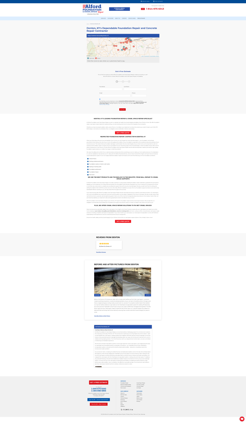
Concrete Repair (140, 386)
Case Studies (139, 399)
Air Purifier (139, 387)
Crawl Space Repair (141, 382)
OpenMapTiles (147, 56)
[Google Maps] (125, 409)
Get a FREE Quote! (123, 132)
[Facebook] (123, 409)
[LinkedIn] (132, 409)
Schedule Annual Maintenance (119, 9)
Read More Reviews (101, 252)
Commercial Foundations (126, 386)
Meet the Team (124, 394)
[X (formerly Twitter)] (128, 409)
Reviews (138, 401)
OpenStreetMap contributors (154, 56)
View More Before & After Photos (102, 316)
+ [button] (157, 52)
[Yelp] (121, 409)
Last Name (126, 86)
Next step (122, 109)
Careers (124, 18)
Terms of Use (102, 104)
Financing (123, 399)
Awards (122, 404)
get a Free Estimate (98, 382)
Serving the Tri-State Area (158, 5)
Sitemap (143, 414)
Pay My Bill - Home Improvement (98, 399)
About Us (117, 18)
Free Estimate (159, 1)
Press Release (124, 401)
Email (100, 93)
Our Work (110, 18)
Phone (133, 93)
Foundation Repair (124, 382)
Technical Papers (124, 398)
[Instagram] (130, 409)
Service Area (145, 1)
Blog (121, 403)
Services (103, 18)
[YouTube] (127, 409)
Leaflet (142, 56)
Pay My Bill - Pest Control (98, 404)
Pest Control (123, 387)
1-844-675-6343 (153, 8)
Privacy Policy (129, 414)
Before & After (139, 398)
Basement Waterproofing (126, 384)
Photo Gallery (139, 394)
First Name (102, 86)
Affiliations (123, 406)
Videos (138, 396)
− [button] (157, 54)
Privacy (107, 104)
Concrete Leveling (140, 384)
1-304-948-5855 (98, 391)
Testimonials (139, 393)
